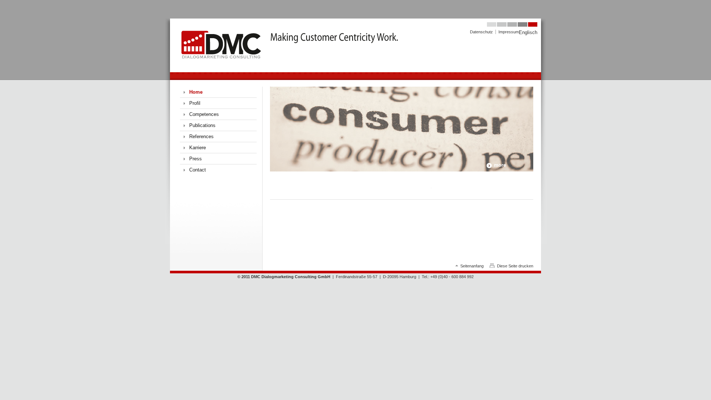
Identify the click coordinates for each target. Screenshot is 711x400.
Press (195, 158)
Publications (202, 125)
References (201, 136)
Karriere (197, 147)
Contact (197, 170)
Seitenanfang (472, 266)
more (500, 165)
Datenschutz (481, 32)
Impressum (508, 32)
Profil (194, 103)
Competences (204, 114)
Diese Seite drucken (515, 266)
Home (196, 92)
